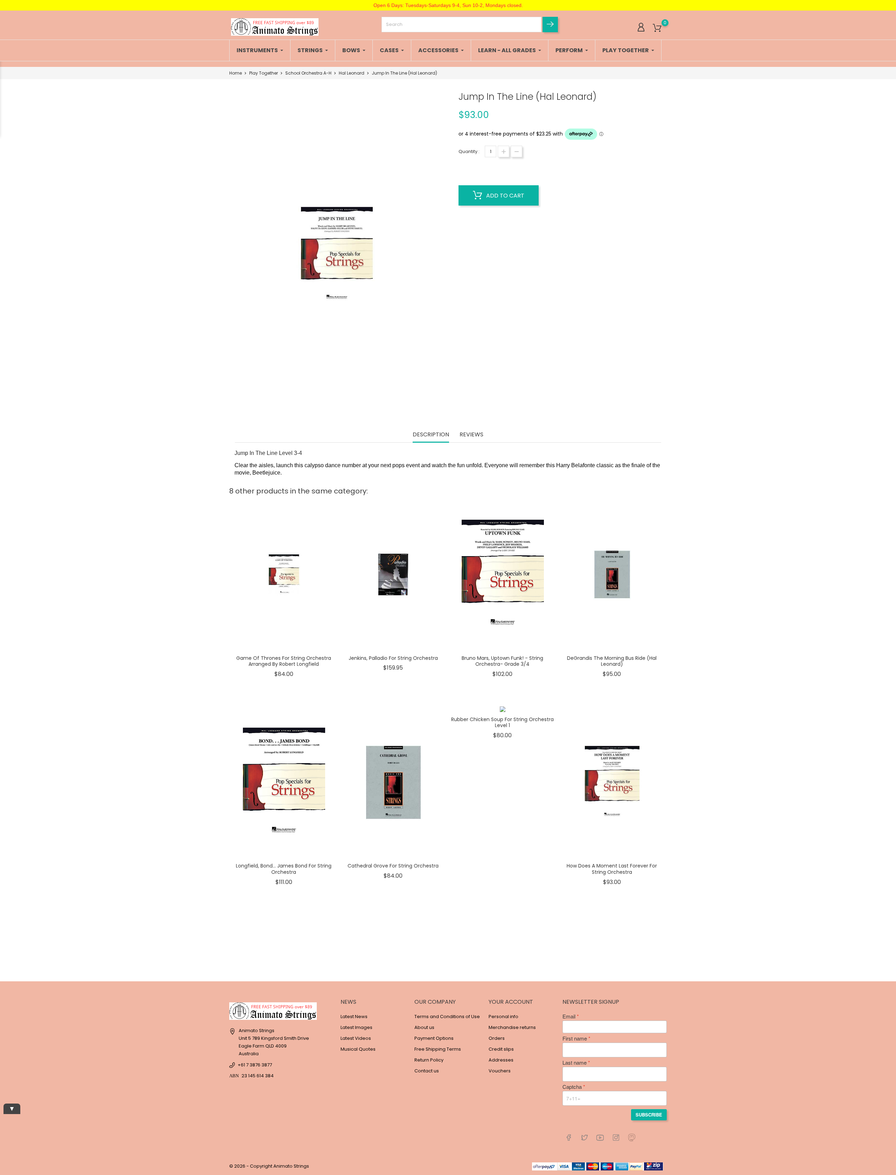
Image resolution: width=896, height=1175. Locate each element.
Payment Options (434, 1038)
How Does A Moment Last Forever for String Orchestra (612, 869)
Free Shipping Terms (437, 1049)
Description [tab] (431, 434)
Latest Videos (356, 1038)
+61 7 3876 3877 (255, 1065)
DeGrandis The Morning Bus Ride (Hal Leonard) (612, 661)
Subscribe (649, 1114)
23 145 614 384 (257, 1075)
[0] (657, 28)
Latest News (354, 1016)
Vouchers (500, 1070)
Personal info (503, 1016)
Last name (574, 1062)
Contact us (426, 1070)
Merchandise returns (512, 1027)
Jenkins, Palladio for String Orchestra (393, 658)
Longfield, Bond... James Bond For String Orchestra (283, 869)
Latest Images (356, 1027)
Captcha (572, 1086)
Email (568, 1016)
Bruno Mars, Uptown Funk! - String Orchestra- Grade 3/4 (502, 661)
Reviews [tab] (471, 434)
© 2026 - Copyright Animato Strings (269, 1166)
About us (424, 1027)
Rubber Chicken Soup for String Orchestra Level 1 (502, 722)
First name (574, 1038)
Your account (511, 1002)
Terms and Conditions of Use (447, 1016)
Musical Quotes (358, 1049)
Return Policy (428, 1060)
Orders (497, 1038)
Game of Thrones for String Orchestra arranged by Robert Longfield (283, 661)
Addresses (501, 1060)
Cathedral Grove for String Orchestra (393, 865)
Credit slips (501, 1049)
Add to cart (504, 196)
